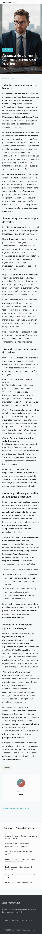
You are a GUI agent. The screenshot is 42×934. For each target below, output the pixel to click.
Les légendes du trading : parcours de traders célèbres (19, 868)
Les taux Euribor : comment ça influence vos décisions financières (20, 860)
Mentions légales (17, 921)
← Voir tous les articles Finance (15, 808)
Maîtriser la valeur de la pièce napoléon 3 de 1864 (20, 852)
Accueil (5, 78)
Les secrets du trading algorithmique (18, 882)
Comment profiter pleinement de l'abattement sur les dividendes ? (17, 845)
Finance (7, 50)
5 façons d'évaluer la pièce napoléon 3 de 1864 (20, 876)
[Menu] (37, 2)
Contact (29, 921)
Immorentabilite (11, 902)
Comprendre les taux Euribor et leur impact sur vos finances (21, 837)
